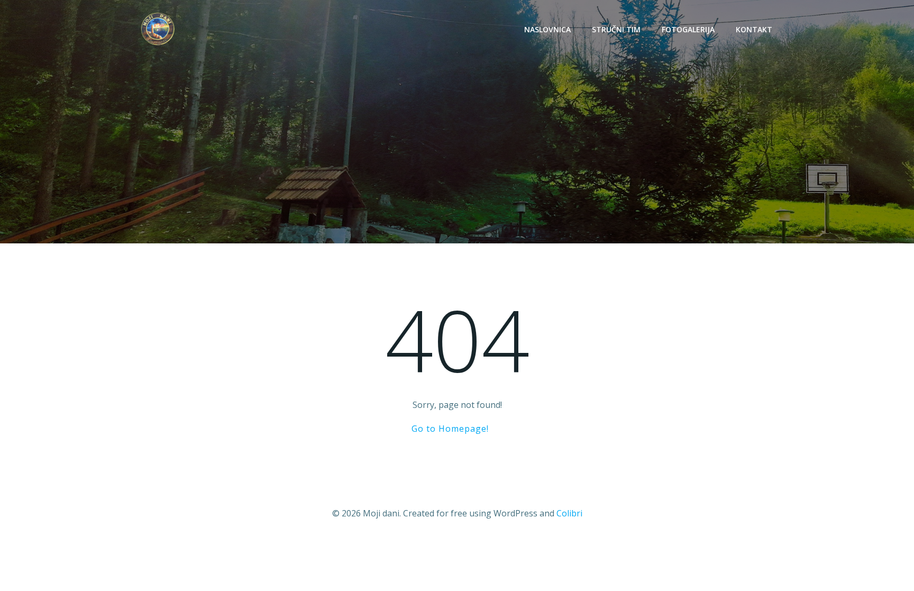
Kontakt (754, 29)
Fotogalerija (688, 29)
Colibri (569, 513)
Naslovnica (547, 29)
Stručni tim (616, 29)
